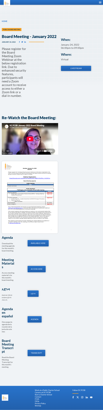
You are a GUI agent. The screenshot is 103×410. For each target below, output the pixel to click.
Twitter (77, 397)
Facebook (73, 397)
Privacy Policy (40, 403)
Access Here (36, 269)
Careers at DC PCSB (43, 392)
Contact (38, 397)
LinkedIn (86, 397)
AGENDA (34, 319)
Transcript (36, 353)
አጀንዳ (33, 293)
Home (4, 21)
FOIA (37, 399)
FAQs (37, 401)
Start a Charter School (43, 394)
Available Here (38, 243)
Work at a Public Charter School (47, 390)
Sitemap (38, 405)
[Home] (7, 3)
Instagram (82, 397)
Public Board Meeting (11, 29)
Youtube (91, 397)
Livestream (76, 68)
